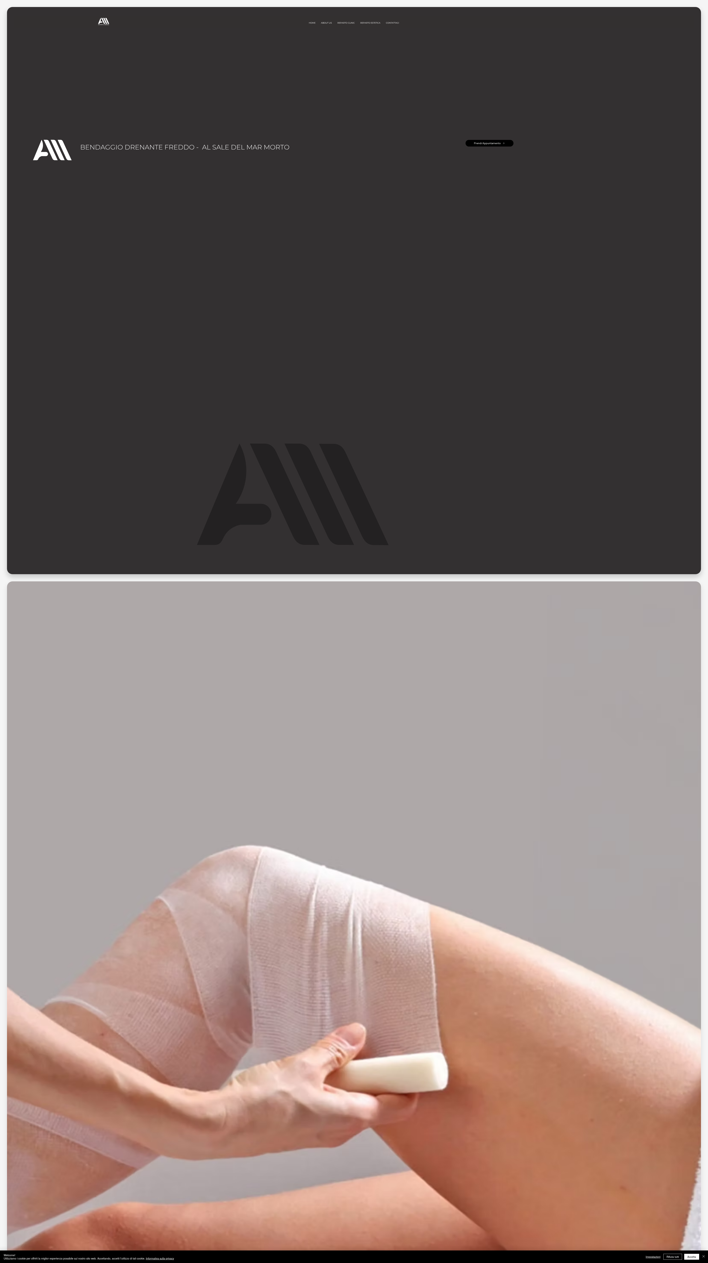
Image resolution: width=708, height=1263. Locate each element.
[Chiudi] (703, 1256)
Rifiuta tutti (673, 1257)
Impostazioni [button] (653, 1257)
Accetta (691, 1257)
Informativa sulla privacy (160, 1258)
